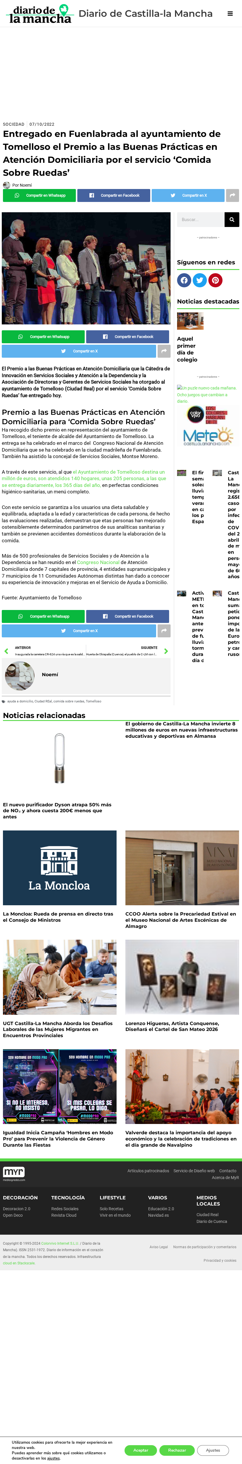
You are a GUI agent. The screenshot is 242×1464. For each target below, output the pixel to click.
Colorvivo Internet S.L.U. (60, 1243)
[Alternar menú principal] (230, 13)
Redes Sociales (65, 1208)
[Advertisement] (121, 71)
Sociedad (13, 124)
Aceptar (140, 1450)
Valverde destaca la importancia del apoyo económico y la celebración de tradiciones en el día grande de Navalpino (181, 1139)
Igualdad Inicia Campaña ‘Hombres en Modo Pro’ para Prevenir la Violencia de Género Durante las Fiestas (58, 1139)
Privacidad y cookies (220, 1261)
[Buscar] (232, 219)
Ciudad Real (207, 1214)
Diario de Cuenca (212, 1221)
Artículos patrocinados (148, 1170)
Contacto (227, 1170)
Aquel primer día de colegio (187, 349)
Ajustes (213, 1450)
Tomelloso (93, 701)
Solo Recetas (111, 1208)
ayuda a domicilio (20, 701)
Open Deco (13, 1215)
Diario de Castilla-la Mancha (146, 13)
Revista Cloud (63, 1215)
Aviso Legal (159, 1247)
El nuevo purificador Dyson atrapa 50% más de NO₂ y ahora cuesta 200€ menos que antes (57, 811)
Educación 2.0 (161, 1208)
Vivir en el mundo (115, 1215)
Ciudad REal (43, 701)
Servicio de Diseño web (194, 1170)
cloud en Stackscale (19, 1263)
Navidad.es (158, 1215)
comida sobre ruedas (68, 701)
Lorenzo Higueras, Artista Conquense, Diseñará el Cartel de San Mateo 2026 (172, 1026)
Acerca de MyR (225, 1177)
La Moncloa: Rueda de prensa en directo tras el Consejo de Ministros (58, 917)
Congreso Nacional (98, 562)
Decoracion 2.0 (16, 1208)
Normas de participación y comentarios (204, 1247)
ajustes (53, 1458)
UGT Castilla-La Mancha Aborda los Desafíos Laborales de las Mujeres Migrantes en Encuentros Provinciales (58, 1030)
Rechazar (177, 1450)
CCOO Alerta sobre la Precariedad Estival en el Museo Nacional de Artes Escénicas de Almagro (180, 920)
